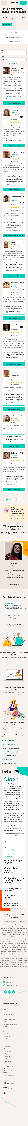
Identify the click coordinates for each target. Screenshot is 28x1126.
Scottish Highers (11, 850)
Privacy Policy (7, 1036)
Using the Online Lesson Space (10, 1025)
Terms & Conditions (9, 1034)
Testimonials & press (9, 1029)
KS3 (8, 843)
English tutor (7, 1056)
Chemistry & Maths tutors (8, 1071)
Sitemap (5, 1031)
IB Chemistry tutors (7, 759)
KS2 (8, 841)
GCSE (8, 845)
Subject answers (8, 1012)
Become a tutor (7, 1014)
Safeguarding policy (9, 1019)
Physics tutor (7, 1051)
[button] (14, 112)
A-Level (9, 847)
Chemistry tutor (7, 1049)
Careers (5, 1007)
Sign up (23, 3)
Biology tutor (7, 1054)
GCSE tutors (7, 1059)
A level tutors (7, 1061)
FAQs (5, 1022)
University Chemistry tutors (9, 763)
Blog (4, 1009)
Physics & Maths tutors (8, 1067)
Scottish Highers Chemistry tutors (11, 752)
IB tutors (5, 1064)
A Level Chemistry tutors (9, 755)
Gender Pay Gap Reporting (11, 1039)
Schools (5, 1017)
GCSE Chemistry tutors (8, 744)
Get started (6, 24)
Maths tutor (6, 1046)
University (9, 856)
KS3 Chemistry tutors (8, 740)
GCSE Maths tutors (8, 1075)
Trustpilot (14, 32)
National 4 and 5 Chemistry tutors (11, 748)
